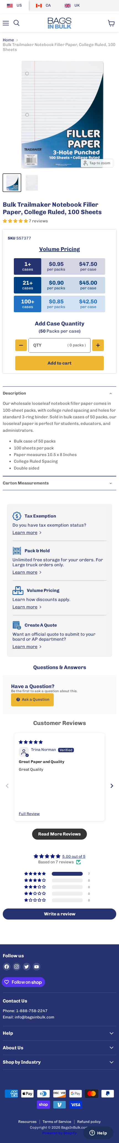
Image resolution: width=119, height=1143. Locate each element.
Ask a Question (35, 699)
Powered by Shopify (59, 1133)
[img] (31, 742)
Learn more (24, 532)
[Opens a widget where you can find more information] (98, 1133)
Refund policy (89, 1122)
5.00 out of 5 (74, 856)
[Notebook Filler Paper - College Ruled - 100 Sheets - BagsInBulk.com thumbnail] (12, 183)
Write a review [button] (59, 913)
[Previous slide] (7, 786)
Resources (27, 1122)
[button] (16, 221)
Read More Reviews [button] (59, 834)
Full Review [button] (29, 814)
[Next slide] (111, 786)
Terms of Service (57, 1122)
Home (8, 40)
